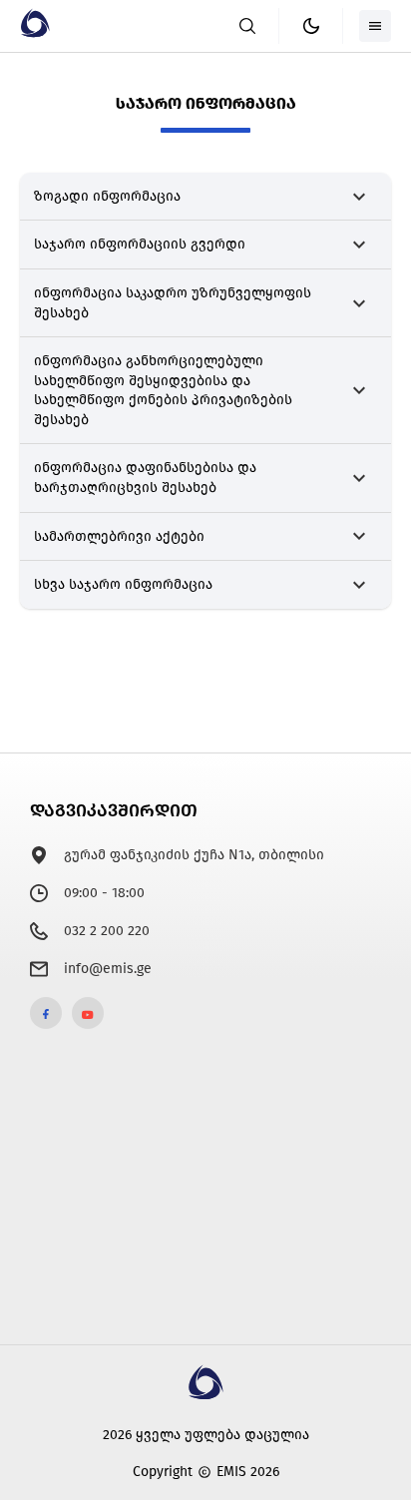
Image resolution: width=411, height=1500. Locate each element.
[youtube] (88, 1013)
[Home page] (35, 33)
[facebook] (46, 1013)
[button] (205, 197)
